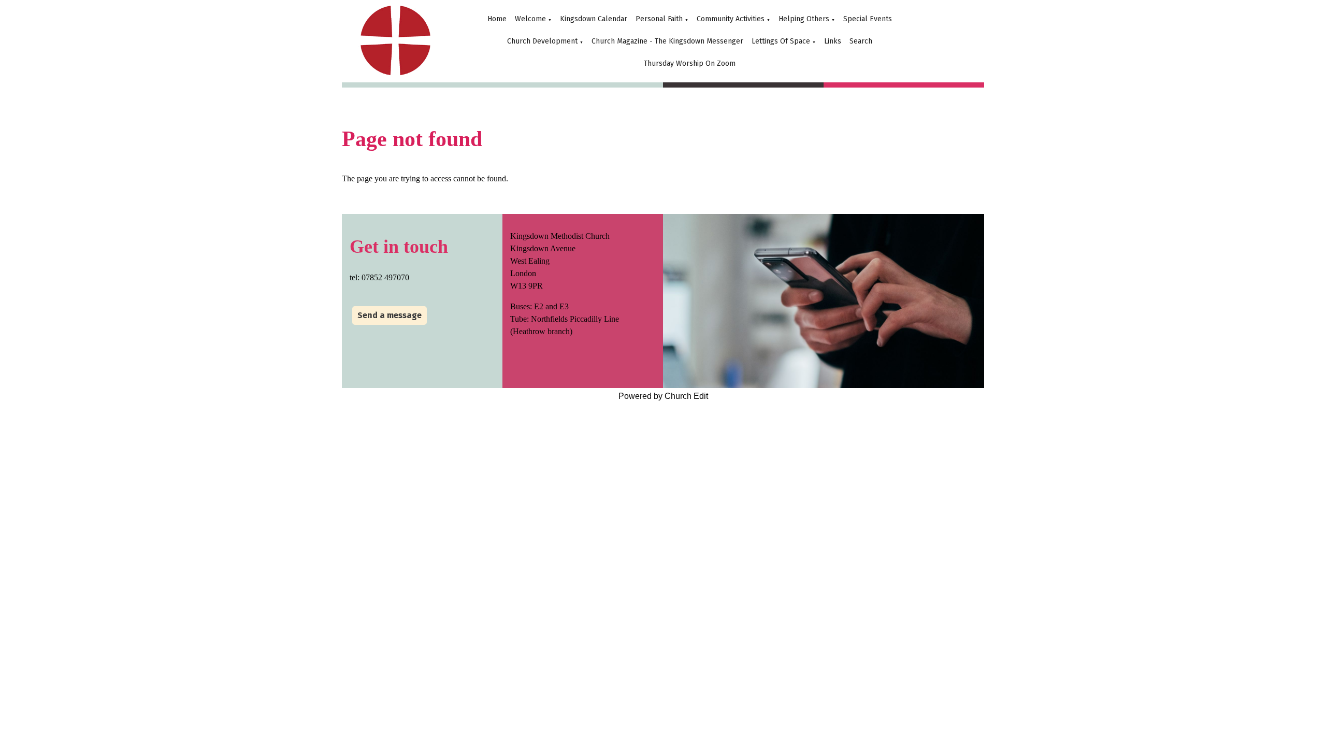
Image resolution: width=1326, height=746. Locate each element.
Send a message (389, 315)
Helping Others (804, 19)
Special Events (867, 19)
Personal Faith (659, 19)
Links (832, 41)
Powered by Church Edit (663, 396)
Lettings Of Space (781, 41)
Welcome (530, 19)
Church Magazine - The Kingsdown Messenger (667, 41)
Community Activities (731, 19)
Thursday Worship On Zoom (690, 63)
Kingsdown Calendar (593, 19)
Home (497, 19)
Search (860, 41)
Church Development (542, 41)
